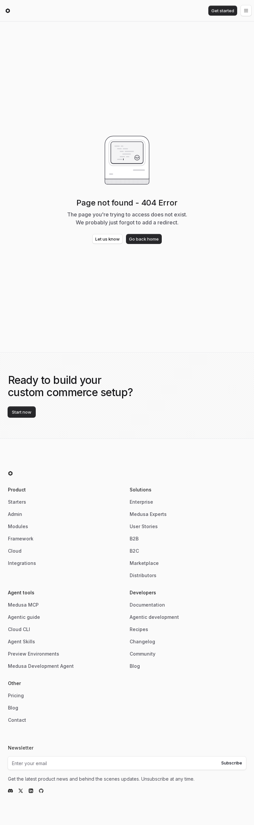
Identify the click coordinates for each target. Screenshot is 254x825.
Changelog (142, 641)
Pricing (16, 695)
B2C (134, 551)
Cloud (14, 551)
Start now (21, 412)
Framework (20, 538)
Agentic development (154, 617)
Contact (17, 720)
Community (142, 654)
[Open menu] (246, 10)
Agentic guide (24, 617)
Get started (222, 10)
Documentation (147, 605)
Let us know (107, 239)
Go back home (144, 239)
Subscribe (231, 762)
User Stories (144, 526)
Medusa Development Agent (41, 666)
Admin (15, 514)
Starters (17, 502)
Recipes (139, 629)
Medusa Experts (148, 514)
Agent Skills (21, 641)
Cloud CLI (19, 629)
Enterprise (141, 502)
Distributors (143, 575)
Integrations (22, 563)
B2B (134, 538)
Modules (18, 526)
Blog (135, 666)
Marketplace (144, 563)
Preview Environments (33, 654)
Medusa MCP (23, 605)
